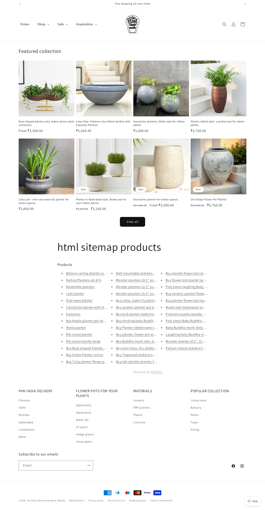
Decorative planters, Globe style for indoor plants (159, 123)
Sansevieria (83, 412)
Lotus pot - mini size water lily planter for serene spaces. (44, 201)
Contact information (161, 500)
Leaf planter (75, 293)
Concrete (139, 422)
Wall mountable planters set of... (140, 273)
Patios (195, 415)
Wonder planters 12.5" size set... (140, 287)
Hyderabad (26, 422)
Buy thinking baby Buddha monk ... (142, 321)
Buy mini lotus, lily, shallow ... (138, 348)
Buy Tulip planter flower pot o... (89, 361)
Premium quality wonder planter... (191, 314)
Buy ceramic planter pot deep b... (140, 307)
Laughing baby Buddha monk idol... (192, 334)
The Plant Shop (35, 500)
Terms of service (116, 500)
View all (133, 222)
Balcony (196, 407)
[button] (224, 24)
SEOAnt (156, 372)
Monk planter (76, 327)
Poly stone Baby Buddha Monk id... (192, 321)
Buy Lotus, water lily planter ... (138, 300)
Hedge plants (85, 434)
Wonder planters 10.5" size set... (140, 280)
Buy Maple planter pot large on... (90, 321)
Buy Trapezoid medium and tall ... (141, 355)
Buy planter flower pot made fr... (190, 300)
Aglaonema (83, 405)
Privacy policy (96, 500)
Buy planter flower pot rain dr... (189, 273)
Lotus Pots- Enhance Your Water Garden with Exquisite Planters (103, 123)
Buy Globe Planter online (84, 355)
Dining (195, 429)
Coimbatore (27, 429)
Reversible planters (80, 287)
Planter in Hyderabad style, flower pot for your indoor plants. (101, 201)
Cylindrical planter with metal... (89, 307)
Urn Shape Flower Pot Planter (208, 199)
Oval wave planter (79, 300)
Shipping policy (137, 500)
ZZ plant (82, 427)
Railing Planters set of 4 (83, 280)
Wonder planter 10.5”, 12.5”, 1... (189, 341)
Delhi (22, 407)
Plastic (137, 415)
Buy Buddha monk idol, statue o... (141, 341)
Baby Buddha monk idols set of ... (191, 327)
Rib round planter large (83, 341)
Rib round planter (79, 334)
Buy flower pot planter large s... (189, 280)
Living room (199, 400)
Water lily (82, 420)
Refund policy (76, 500)
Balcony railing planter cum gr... (89, 273)
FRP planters (142, 407)
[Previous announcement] (20, 4)
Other (22, 437)
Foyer (194, 422)
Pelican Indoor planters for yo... (189, 348)
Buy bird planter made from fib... (140, 314)
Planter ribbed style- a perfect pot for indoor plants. (218, 123)
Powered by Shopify (54, 500)
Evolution (73, 314)
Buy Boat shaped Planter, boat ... (90, 348)
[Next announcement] (244, 4)
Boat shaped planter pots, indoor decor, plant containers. (46, 123)
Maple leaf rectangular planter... (189, 307)
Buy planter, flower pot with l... (139, 334)
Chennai (24, 400)
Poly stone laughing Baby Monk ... (191, 287)
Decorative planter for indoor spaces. (155, 199)
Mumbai (24, 415)
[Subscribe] (88, 465)
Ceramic (138, 400)
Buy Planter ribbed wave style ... (139, 327)
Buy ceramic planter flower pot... (190, 293)
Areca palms (84, 441)
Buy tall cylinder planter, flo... (138, 361)
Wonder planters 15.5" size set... (140, 293)
